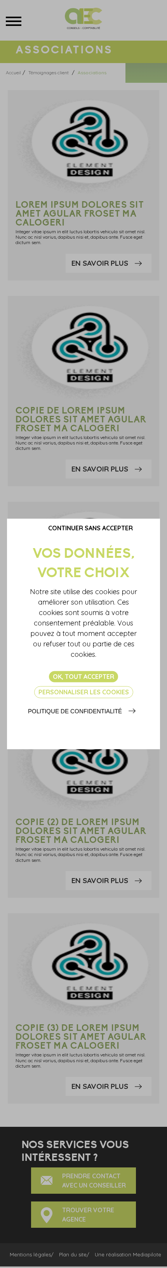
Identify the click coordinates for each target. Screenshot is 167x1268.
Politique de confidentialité (75, 711)
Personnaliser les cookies (83, 692)
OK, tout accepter (83, 676)
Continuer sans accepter (90, 528)
